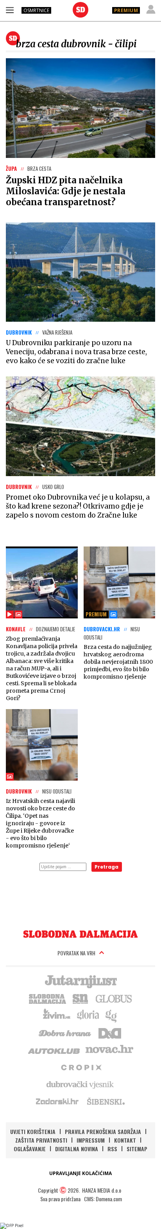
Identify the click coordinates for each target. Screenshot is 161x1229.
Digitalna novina (76, 1149)
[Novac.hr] (109, 1049)
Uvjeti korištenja (32, 1131)
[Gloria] (88, 1015)
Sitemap (137, 1149)
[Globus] (114, 998)
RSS (112, 1149)
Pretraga (106, 867)
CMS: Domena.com (103, 1199)
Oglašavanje (30, 1149)
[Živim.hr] (57, 1015)
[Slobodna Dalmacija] (80, 10)
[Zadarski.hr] (57, 1101)
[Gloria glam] (111, 1015)
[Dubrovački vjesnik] (80, 1084)
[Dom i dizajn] (109, 1032)
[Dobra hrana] (65, 1032)
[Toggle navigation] (10, 10)
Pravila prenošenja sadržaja (103, 1131)
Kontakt (125, 1140)
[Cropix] (80, 1067)
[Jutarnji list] (80, 981)
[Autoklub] (54, 1049)
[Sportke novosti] (80, 998)
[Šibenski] (105, 1101)
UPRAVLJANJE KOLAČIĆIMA (80, 1173)
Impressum (91, 1140)
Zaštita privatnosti (41, 1140)
